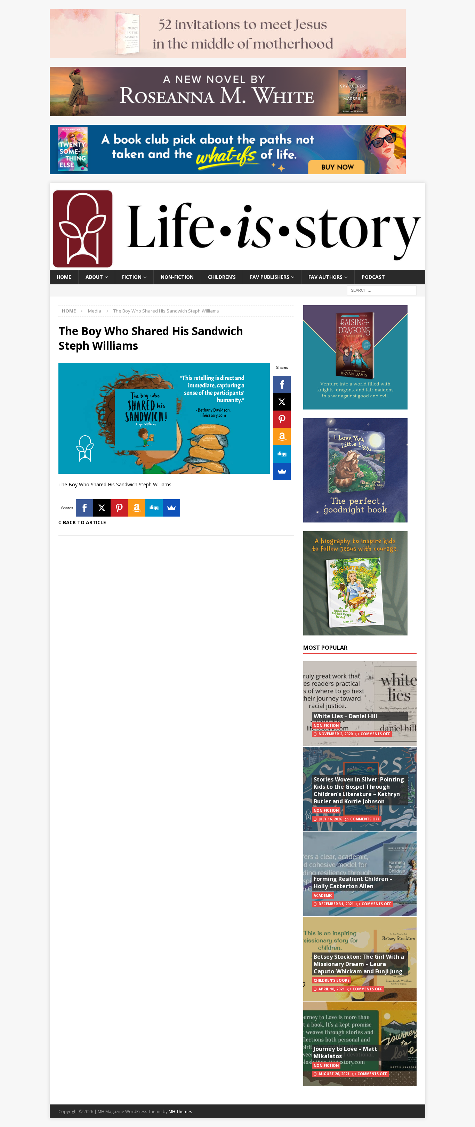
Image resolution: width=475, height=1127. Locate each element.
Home (64, 277)
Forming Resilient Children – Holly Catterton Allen (353, 882)
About (94, 277)
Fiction (132, 277)
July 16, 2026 (330, 819)
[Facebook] (282, 384)
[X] (282, 402)
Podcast (373, 277)
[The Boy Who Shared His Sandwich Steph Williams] (164, 470)
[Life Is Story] (237, 265)
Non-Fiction (177, 277)
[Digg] (282, 454)
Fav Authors (325, 277)
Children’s (222, 277)
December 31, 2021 (336, 903)
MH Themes (180, 1111)
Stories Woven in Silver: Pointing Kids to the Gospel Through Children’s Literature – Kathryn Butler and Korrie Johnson (359, 790)
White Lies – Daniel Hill (345, 716)
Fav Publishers (269, 277)
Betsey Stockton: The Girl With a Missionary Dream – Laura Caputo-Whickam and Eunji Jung (359, 964)
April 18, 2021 (332, 989)
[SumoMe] (282, 471)
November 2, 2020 (336, 733)
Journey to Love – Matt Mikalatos (345, 1052)
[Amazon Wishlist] (282, 436)
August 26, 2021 (334, 1073)
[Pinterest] (282, 419)
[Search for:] (382, 289)
